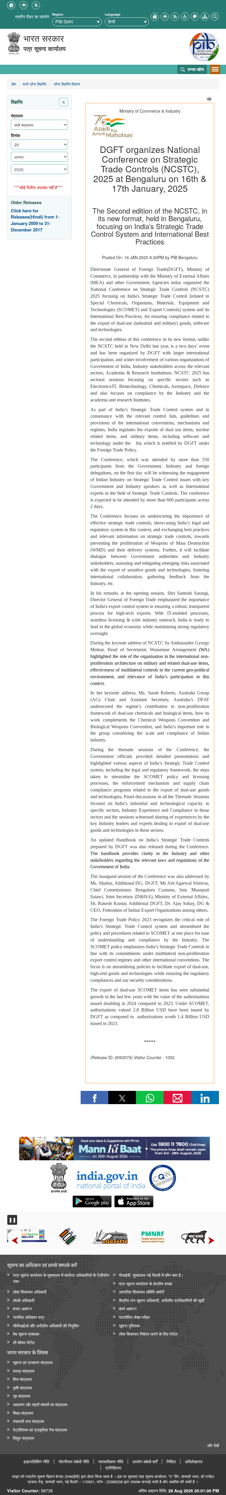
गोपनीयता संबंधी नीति (74, 1461)
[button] (184, 16)
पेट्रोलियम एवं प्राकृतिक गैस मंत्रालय (40, 1429)
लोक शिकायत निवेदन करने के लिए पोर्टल (148, 1334)
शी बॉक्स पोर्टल (23, 1342)
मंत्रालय (17, 116)
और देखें (213, 1445)
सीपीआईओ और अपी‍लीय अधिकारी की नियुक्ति (46, 1325)
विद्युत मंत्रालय (23, 1438)
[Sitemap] (204, 16)
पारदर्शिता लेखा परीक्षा (134, 1317)
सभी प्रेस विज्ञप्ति (34, 84)
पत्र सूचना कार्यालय (45, 48)
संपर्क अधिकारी (23, 1300)
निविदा (171, 1461)
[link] (114, 1147)
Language (112, 14)
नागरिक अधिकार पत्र (28, 1317)
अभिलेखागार (193, 1461)
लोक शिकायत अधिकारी (29, 1292)
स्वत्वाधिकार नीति (110, 1461)
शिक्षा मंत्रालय (23, 1413)
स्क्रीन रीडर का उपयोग (32, 16)
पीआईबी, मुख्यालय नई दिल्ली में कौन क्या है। (151, 1275)
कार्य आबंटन (128, 1308)
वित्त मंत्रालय (22, 1379)
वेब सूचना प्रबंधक (26, 1334)
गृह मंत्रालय (21, 1396)
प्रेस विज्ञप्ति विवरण (66, 84)
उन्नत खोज (195, 69)
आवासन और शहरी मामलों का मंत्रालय (40, 1404)
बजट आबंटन (22, 1308)
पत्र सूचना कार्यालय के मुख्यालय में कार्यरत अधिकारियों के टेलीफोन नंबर (61, 1278)
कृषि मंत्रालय (22, 1387)
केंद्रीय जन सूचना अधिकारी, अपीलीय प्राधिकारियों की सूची (161, 1300)
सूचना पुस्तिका (129, 1325)
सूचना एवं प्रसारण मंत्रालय (33, 1362)
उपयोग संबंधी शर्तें (144, 1461)
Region (57, 14)
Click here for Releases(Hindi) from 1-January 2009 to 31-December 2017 (35, 220)
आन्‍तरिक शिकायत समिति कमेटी (141, 1292)
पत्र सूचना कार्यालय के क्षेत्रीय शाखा (145, 1283)
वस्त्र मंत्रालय (23, 1371)
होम (13, 84)
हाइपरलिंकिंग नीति (36, 1461)
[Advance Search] (214, 16)
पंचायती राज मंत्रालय (28, 1421)
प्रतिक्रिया (113, 1467)
